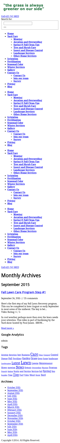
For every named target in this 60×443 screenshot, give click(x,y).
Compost (47, 355)
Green (40, 358)
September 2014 (15, 423)
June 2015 (12, 398)
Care (34, 354)
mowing (11, 367)
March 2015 (13, 407)
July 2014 (12, 426)
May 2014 (12, 432)
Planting (45, 368)
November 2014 (15, 418)
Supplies (4, 375)
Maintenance (45, 363)
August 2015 (13, 393)
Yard (43, 374)
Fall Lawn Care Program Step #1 (23, 292)
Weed (32, 375)
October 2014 (13, 421)
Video (26, 375)
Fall (10, 358)
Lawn (26, 362)
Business (26, 354)
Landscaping (6, 363)
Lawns (35, 363)
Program (53, 367)
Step (53, 371)
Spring (47, 371)
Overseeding (36, 368)
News (20, 367)
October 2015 (13, 387)
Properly (4, 371)
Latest (16, 363)
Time (10, 375)
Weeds (37, 375)
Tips (16, 374)
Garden (26, 358)
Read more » (7, 328)
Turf (21, 375)
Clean (41, 355)
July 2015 (12, 396)
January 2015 (14, 412)
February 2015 (14, 410)
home (45, 358)
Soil (40, 371)
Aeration (13, 355)
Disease (4, 358)
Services (35, 371)
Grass (34, 358)
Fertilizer (17, 358)
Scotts (16, 371)
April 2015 (12, 404)
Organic (27, 367)
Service (27, 371)
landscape (53, 358)
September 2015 (15, 390)
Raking (10, 371)
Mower (4, 367)
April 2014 (12, 435)
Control (54, 354)
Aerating (4, 355)
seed (22, 371)
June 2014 (12, 429)
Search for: (6, 19)
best (19, 354)
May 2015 (12, 401)
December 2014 (15, 415)
